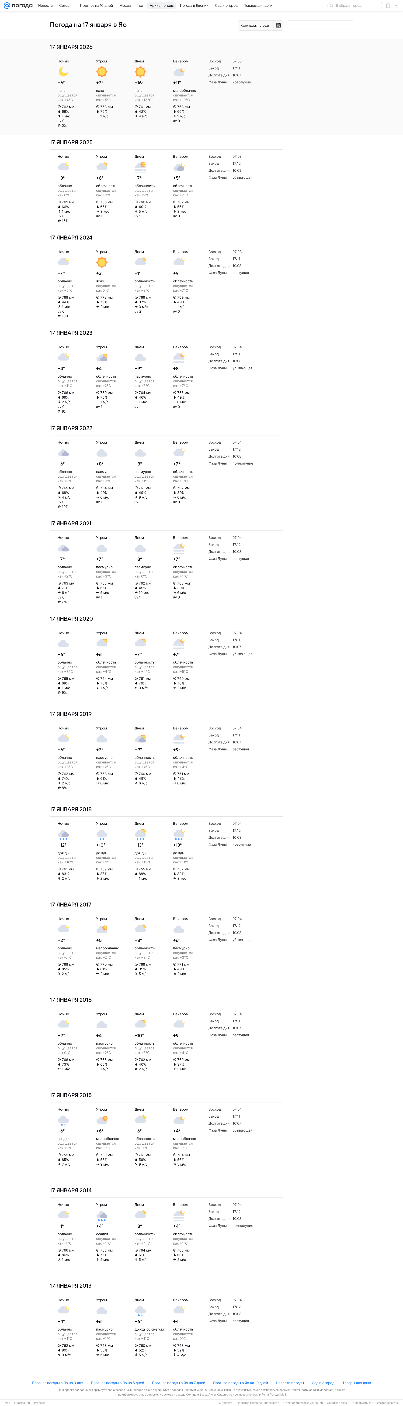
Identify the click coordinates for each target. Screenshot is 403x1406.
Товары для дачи (356, 1383)
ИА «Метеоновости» (385, 1403)
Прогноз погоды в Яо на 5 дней (117, 1383)
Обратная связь (337, 1403)
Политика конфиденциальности (258, 1403)
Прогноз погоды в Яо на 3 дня (57, 1383)
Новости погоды (290, 1383)
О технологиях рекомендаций (303, 1403)
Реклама (39, 1403)
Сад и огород (323, 1383)
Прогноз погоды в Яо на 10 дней (240, 1383)
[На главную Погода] (21, 5)
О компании (22, 1403)
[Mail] (7, 5)
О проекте (226, 1403)
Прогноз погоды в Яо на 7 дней (178, 1383)
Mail (7, 1403)
